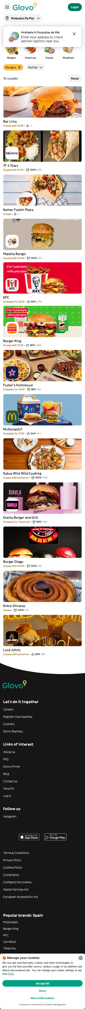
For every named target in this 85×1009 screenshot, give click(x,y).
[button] (11, 50)
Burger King (10, 928)
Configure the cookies (17, 882)
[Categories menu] (7, 7)
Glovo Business (13, 731)
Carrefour (9, 941)
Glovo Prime (11, 766)
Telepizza (9, 948)
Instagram (9, 816)
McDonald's (10, 922)
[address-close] (74, 34)
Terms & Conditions (16, 853)
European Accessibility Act (20, 897)
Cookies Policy (12, 867)
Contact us (10, 781)
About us (9, 752)
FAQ (5, 759)
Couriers (8, 724)
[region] (42, 50)
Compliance (11, 875)
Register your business (17, 716)
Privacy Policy (12, 860)
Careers (8, 709)
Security (8, 788)
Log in (7, 796)
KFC (5, 935)
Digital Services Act (16, 889)
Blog (6, 774)
